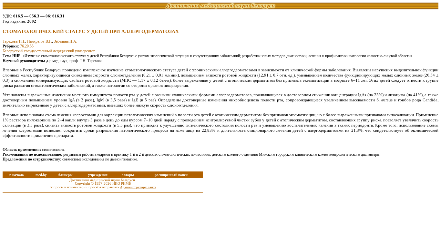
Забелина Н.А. (65, 41)
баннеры (65, 175)
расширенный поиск (171, 175)
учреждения (98, 175)
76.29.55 (27, 46)
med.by (41, 175)
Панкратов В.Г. (39, 41)
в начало (16, 175)
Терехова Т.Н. (14, 41)
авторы (128, 175)
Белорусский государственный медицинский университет (49, 51)
